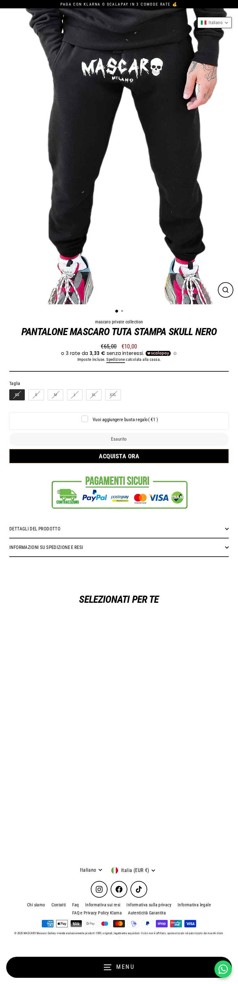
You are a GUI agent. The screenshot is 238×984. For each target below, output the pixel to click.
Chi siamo (36, 904)
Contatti (58, 904)
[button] (214, 22)
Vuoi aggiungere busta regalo (125, 419)
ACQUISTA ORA (118, 456)
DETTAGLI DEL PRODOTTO (34, 529)
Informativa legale (194, 904)
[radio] (17, 394)
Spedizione (115, 359)
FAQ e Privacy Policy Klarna (97, 912)
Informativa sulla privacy (148, 904)
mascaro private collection (119, 321)
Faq (75, 904)
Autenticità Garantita (147, 912)
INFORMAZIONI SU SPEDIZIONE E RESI (46, 547)
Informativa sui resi (103, 904)
